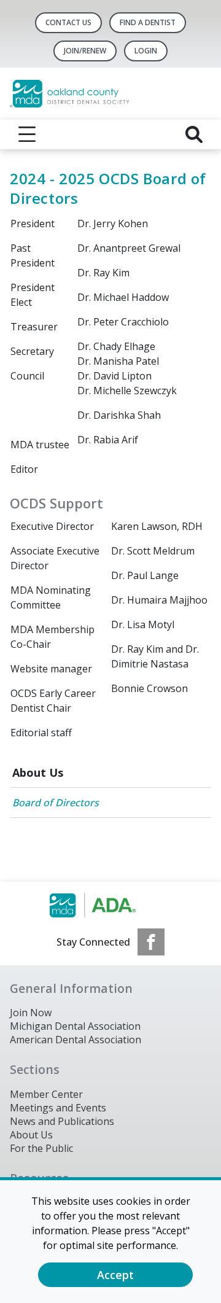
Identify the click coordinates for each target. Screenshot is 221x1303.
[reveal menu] (27, 134)
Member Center (46, 1094)
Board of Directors (55, 802)
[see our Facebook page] (151, 941)
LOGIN (145, 50)
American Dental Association (75, 1039)
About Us (37, 772)
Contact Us (68, 22)
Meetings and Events (58, 1107)
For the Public (41, 1148)
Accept (115, 1274)
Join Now (31, 1012)
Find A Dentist (148, 22)
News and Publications (62, 1121)
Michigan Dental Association (75, 1026)
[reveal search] (194, 134)
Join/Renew (85, 50)
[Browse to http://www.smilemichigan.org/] (110, 905)
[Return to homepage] (110, 93)
